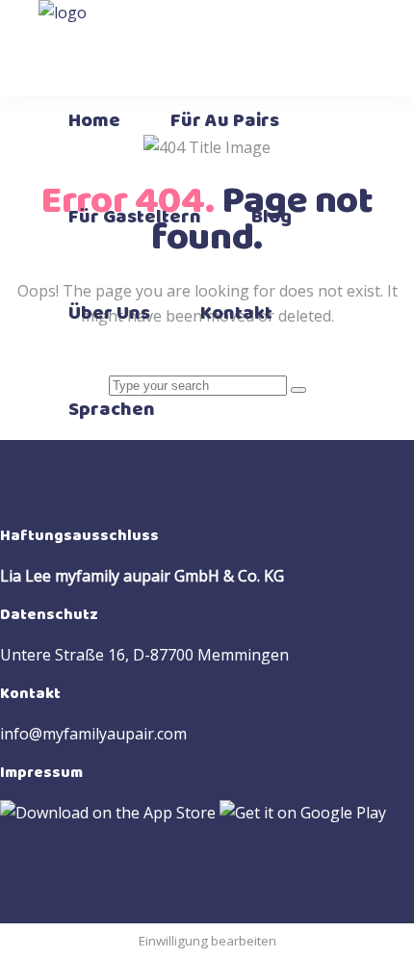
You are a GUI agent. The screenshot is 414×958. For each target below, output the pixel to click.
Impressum (41, 773)
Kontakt (30, 694)
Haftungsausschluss (79, 536)
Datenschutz (49, 615)
